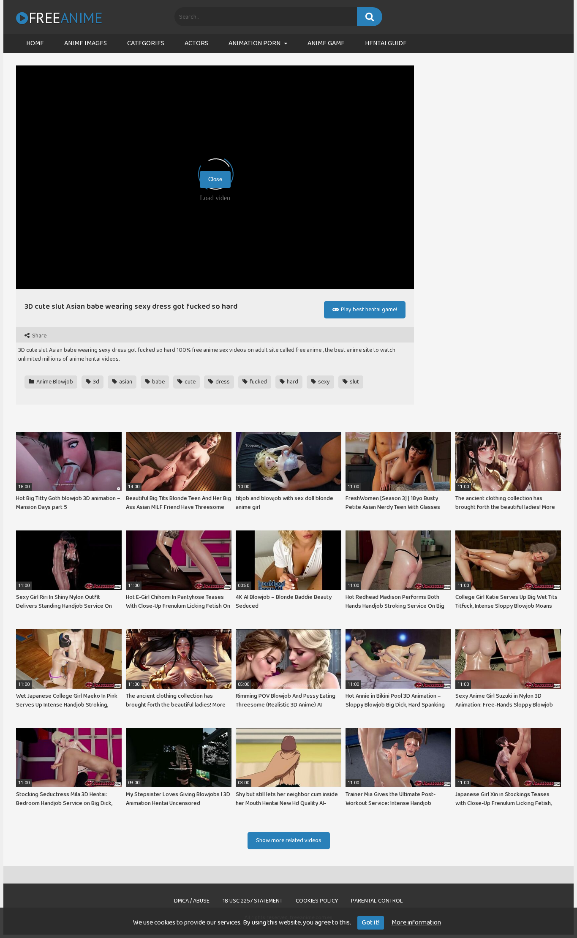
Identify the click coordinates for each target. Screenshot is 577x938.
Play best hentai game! (368, 309)
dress (222, 381)
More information (416, 922)
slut (353, 381)
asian (125, 381)
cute (189, 381)
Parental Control (377, 900)
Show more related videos (288, 840)
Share (38, 336)
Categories (145, 43)
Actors (196, 43)
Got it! (371, 922)
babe (158, 381)
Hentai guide (386, 43)
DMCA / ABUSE (192, 900)
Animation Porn (254, 43)
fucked (257, 381)
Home (35, 43)
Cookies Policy (317, 900)
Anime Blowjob (54, 381)
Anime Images (85, 43)
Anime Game (326, 43)
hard (292, 381)
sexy (323, 381)
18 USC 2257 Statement (253, 900)
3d (95, 381)
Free (65, 17)
